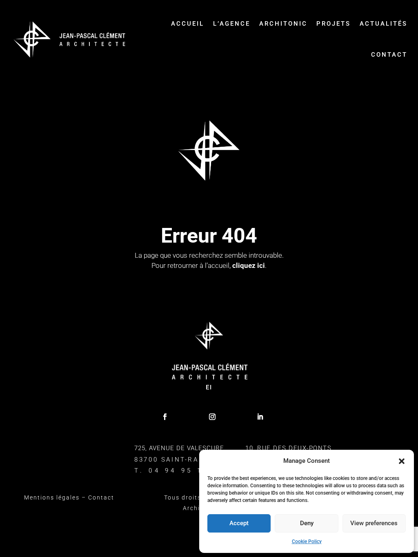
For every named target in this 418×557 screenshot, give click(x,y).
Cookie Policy (307, 541)
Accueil (187, 23)
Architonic (283, 23)
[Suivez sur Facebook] (164, 416)
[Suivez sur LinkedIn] (260, 416)
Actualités (383, 23)
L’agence (231, 23)
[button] (402, 461)
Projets (333, 23)
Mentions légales (52, 497)
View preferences (374, 523)
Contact (389, 54)
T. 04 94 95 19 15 (179, 470)
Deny (307, 523)
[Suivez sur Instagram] (212, 416)
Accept (239, 523)
